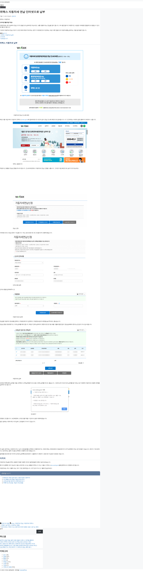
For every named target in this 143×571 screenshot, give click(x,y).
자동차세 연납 (19, 523)
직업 (4, 565)
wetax (12, 523)
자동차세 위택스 (29, 523)
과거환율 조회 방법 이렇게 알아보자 (13, 479)
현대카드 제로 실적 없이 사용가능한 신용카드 (16, 477)
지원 (4, 563)
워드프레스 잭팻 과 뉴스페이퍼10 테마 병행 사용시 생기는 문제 (19, 527)
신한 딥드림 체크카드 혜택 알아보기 (13, 481)
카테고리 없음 (5, 523)
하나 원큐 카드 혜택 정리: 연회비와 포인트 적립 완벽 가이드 (17, 543)
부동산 (5, 561)
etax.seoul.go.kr (55, 465)
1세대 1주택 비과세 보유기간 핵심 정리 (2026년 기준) (15, 542)
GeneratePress (23, 570)
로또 (4, 560)
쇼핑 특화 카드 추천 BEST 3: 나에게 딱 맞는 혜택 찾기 (15, 547)
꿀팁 (4, 558)
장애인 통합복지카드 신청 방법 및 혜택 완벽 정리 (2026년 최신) (18, 545)
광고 (4, 555)
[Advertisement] (30, 182)
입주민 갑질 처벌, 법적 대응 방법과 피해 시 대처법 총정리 (17, 540)
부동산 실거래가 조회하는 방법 (10, 525)
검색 (1, 528)
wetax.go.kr (25, 119)
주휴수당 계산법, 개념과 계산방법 (13, 483)
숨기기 (5, 33)
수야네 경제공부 (5, 2)
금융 (4, 556)
